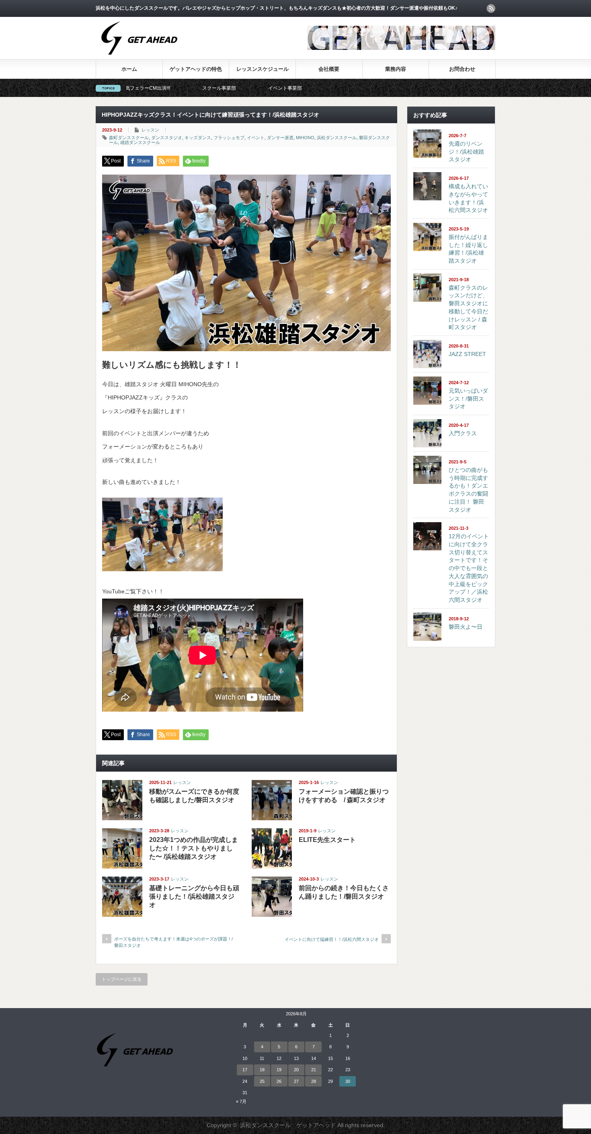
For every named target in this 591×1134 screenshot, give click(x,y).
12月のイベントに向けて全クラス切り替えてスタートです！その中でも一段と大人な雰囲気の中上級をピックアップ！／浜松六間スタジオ (469, 568)
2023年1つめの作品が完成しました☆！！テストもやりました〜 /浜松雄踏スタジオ (193, 848)
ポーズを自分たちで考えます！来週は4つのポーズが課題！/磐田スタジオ (173, 941)
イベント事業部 (238, 88)
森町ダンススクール (129, 137)
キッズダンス (198, 137)
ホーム (129, 69)
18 (262, 1069)
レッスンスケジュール (262, 69)
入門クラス (463, 433)
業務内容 (395, 69)
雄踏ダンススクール (140, 142)
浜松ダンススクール (337, 137)
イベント (256, 137)
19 (279, 1069)
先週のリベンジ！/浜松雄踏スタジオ (466, 151)
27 (296, 1081)
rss (490, 8)
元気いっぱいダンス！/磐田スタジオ (468, 398)
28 (313, 1081)
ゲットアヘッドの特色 (196, 69)
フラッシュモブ (228, 137)
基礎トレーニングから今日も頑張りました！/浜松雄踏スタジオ (194, 896)
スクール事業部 (172, 88)
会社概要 (328, 69)
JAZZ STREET (467, 354)
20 (296, 1069)
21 (313, 1069)
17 (244, 1069)
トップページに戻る (122, 979)
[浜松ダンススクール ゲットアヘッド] (139, 59)
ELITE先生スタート (327, 839)
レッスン (150, 130)
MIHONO (305, 137)
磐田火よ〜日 (465, 627)
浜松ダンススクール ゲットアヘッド (288, 1125)
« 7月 (241, 1101)
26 (279, 1081)
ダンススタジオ (166, 137)
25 (262, 1081)
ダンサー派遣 (280, 137)
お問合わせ (462, 69)
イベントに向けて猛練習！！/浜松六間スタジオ (332, 939)
